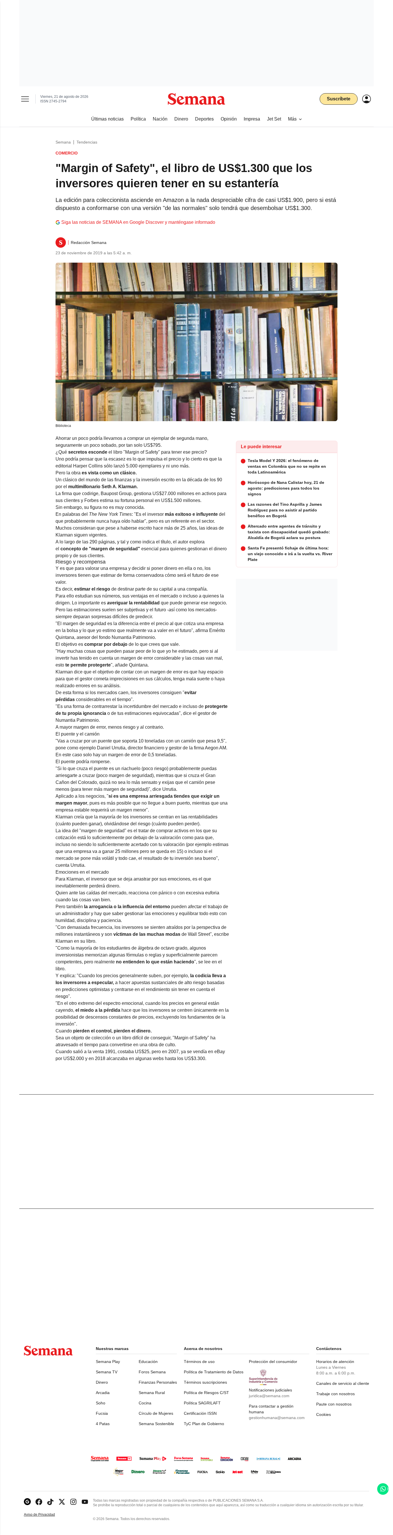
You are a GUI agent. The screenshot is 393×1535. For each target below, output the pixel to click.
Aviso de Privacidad (45, 1515)
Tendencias (87, 142)
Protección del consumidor (273, 1361)
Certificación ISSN (200, 1413)
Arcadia (103, 1392)
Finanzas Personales (158, 1382)
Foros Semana (152, 1372)
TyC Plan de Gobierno (204, 1423)
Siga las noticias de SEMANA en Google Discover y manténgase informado (138, 222)
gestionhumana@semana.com (277, 1417)
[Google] (27, 1501)
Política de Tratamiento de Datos (213, 1372)
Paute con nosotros (334, 1404)
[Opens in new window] (38, 1501)
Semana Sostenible (156, 1423)
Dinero (102, 1382)
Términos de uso (199, 1361)
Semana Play (108, 1361)
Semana (63, 142)
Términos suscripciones (205, 1382)
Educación (148, 1361)
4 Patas (103, 1423)
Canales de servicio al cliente (342, 1383)
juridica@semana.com (269, 1395)
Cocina (145, 1403)
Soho (100, 1403)
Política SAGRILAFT (202, 1403)
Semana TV (106, 1372)
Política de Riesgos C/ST (206, 1392)
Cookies (323, 1414)
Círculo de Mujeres (156, 1413)
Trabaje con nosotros (335, 1393)
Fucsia (102, 1413)
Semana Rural (152, 1392)
